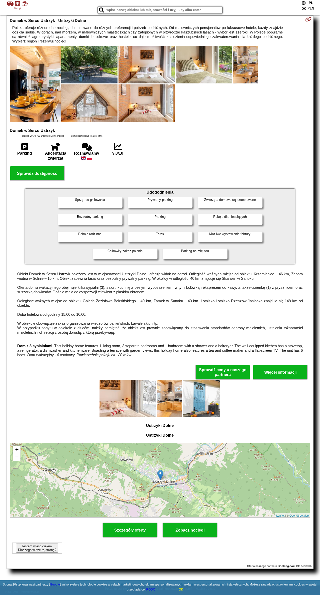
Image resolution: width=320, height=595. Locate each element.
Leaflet (280, 515)
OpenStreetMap (299, 515)
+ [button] (16, 449)
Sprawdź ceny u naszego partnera (222, 372)
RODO (150, 589)
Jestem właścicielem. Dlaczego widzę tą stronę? (37, 548)
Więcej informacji (280, 372)
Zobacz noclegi (190, 530)
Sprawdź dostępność (37, 173)
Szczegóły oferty (130, 530)
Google (55, 584)
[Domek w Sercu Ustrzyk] (35, 84)
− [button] (16, 457)
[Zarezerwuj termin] (308, 19)
